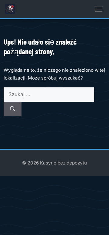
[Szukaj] (12, 109)
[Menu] (98, 9)
